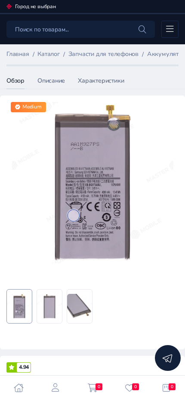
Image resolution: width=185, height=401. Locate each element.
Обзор (15, 81)
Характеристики (101, 81)
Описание (51, 81)
